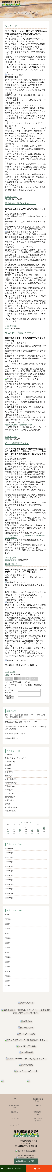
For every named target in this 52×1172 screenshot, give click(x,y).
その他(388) (9, 790)
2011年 (7, 971)
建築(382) (8, 754)
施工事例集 (14, 1112)
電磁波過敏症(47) (11, 783)
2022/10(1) (9, 862)
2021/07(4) (9, 893)
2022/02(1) (9, 880)
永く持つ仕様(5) (11, 807)
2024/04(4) (9, 848)
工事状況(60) (10, 786)
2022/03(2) (9, 875)
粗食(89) (8, 769)
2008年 (8, 986)
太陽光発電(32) (11, 779)
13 (20, 830)
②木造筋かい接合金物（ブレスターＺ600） (21, 722)
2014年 (8, 957)
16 (38, 830)
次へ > (34, 678)
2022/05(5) (9, 866)
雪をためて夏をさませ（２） (20, 203)
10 (44, 828)
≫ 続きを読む (11, 197)
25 (8, 833)
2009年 (8, 981)
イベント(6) (9, 793)
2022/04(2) (9, 871)
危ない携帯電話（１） (17, 443)
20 (20, 831)
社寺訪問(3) (9, 800)
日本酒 (8, 199)
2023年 (8, 919)
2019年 (8, 938)
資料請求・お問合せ (13, 1168)
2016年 (8, 948)
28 (26, 833)
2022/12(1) (9, 857)
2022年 (8, 924)
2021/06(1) (9, 898)
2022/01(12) (9, 884)
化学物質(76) (10, 761)
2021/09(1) (9, 889)
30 (38, 833)
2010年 (8, 976)
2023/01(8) (9, 853)
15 (32, 830)
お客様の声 (37, 1105)
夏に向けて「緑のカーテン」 (20, 332)
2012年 (8, 967)
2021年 (8, 929)
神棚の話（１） (13, 564)
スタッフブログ (14, 1119)
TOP (14, 1099)
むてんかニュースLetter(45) (15, 758)
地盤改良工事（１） (12, 738)
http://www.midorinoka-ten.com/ (18, 425)
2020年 (8, 933)
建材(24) (8, 765)
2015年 (8, 952)
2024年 (8, 914)
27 (20, 833)
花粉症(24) (9, 776)
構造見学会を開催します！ (15, 733)
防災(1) (8, 804)
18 (8, 831)
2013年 (8, 962)
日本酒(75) (9, 772)
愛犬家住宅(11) (10, 797)
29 (32, 833)
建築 (7, 328)
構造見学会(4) (10, 811)
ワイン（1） (11, 26)
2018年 (8, 943)
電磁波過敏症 (11, 560)
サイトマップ (14, 1125)
